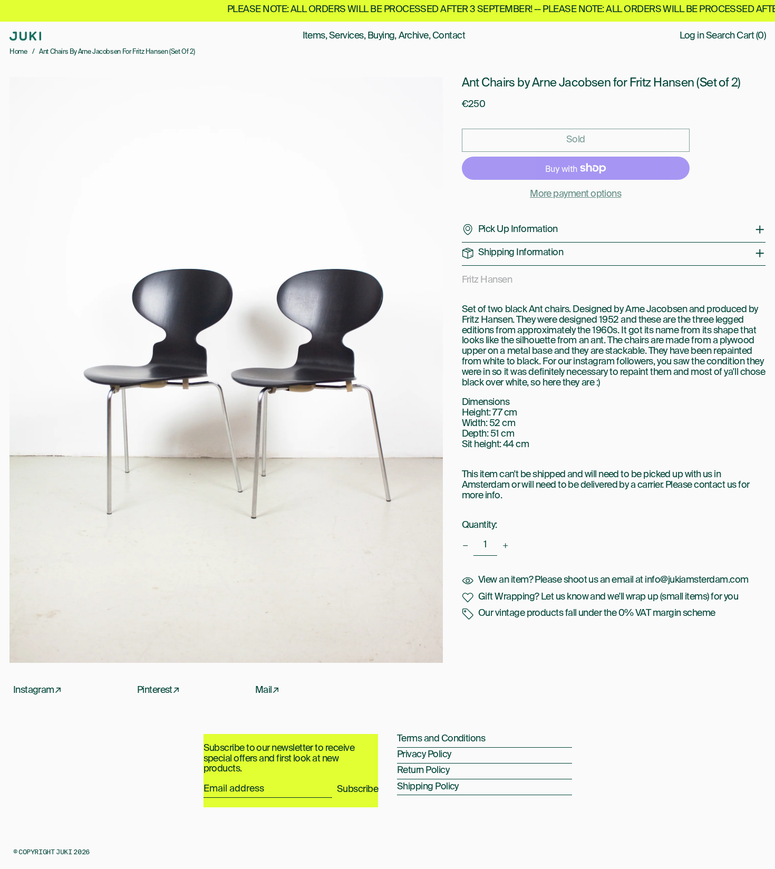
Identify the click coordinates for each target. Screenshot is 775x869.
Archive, (415, 36)
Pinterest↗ (158, 690)
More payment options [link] (575, 194)
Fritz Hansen (487, 280)
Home (18, 52)
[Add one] (505, 545)
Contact (448, 36)
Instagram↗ (37, 690)
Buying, (381, 36)
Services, (347, 36)
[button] (226, 370)
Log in (692, 36)
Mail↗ (267, 690)
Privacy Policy (424, 754)
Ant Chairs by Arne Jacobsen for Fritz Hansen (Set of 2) (117, 52)
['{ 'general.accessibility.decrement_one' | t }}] (465, 545)
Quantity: (479, 525)
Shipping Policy (428, 786)
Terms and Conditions (441, 739)
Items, (315, 36)
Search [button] (720, 36)
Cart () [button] (751, 36)
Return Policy (423, 770)
